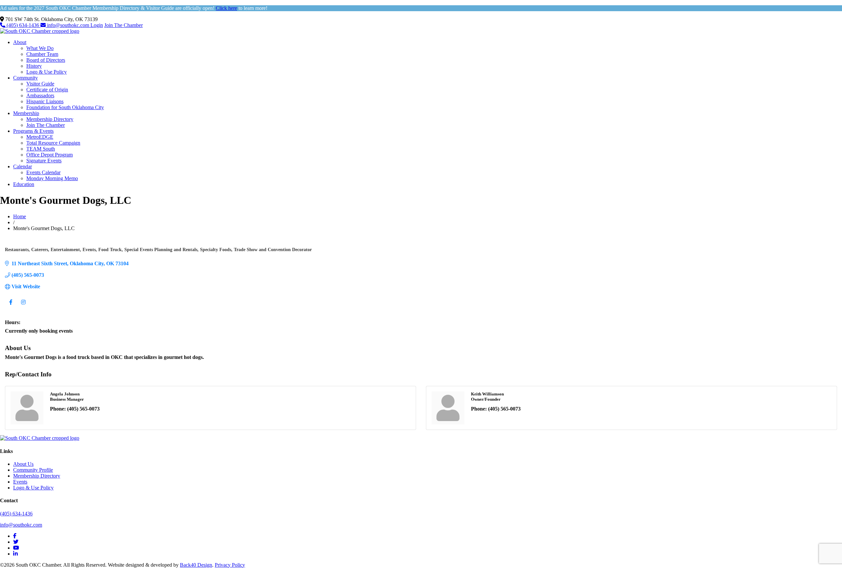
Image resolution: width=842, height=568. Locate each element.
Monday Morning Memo (52, 178)
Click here (226, 8)
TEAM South (40, 149)
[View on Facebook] (10, 306)
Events (20, 482)
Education (23, 184)
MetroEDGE (39, 137)
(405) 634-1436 (22, 25)
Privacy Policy (230, 565)
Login (96, 25)
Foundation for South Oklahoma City (65, 107)
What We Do (40, 48)
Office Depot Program (49, 154)
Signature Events (44, 160)
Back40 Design (196, 565)
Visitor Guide (40, 83)
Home (19, 216)
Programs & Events (33, 131)
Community (25, 78)
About (19, 42)
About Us (23, 464)
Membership (26, 113)
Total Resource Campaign (53, 143)
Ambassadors (40, 95)
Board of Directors (45, 60)
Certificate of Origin (47, 89)
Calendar (22, 166)
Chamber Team (42, 54)
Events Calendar (43, 172)
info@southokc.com (68, 25)
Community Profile (33, 470)
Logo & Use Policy (46, 72)
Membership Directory (49, 119)
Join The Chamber (123, 25)
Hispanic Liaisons (44, 101)
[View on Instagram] (23, 306)
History (34, 66)
